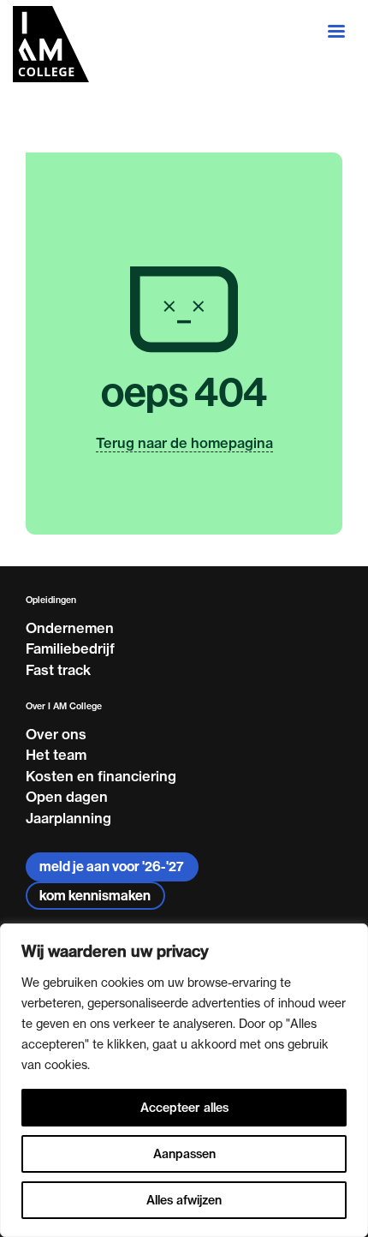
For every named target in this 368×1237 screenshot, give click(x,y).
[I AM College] (51, 44)
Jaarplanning (68, 818)
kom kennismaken (95, 895)
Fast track (58, 669)
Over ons (56, 734)
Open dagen (67, 796)
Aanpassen (184, 1154)
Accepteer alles (184, 1107)
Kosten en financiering (101, 776)
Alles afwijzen (184, 1200)
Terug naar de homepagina (184, 442)
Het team (56, 754)
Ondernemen (70, 627)
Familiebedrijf (70, 648)
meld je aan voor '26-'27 (111, 866)
